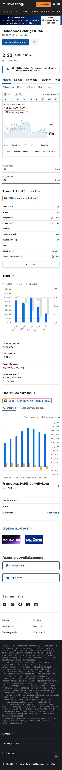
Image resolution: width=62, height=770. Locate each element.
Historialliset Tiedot (26, 87)
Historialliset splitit (46, 87)
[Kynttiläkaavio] (5, 94)
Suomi (34, 11)
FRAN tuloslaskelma (17, 393)
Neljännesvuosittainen (32, 408)
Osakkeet (8, 11)
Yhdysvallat (53, 512)
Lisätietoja (38, 620)
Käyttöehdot (7, 734)
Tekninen (45, 79)
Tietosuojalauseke (10, 743)
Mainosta (37, 626)
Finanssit (31, 79)
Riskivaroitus (8, 753)
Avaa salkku (8, 626)
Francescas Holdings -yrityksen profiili (25, 486)
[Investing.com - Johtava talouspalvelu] (18, 4)
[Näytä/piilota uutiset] (20, 94)
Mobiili (5, 620)
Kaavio (18, 79)
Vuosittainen (9, 408)
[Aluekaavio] (9, 94)
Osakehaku (22, 11)
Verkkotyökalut (9, 632)
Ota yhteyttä (39, 632)
